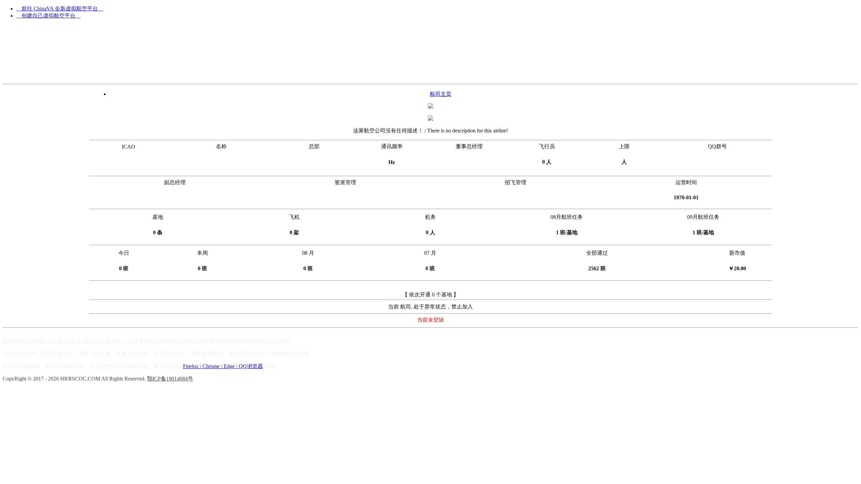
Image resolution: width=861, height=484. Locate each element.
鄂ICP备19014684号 (170, 378)
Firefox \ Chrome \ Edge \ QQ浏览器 (223, 366)
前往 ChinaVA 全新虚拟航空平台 (59, 8)
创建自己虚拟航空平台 (48, 15)
